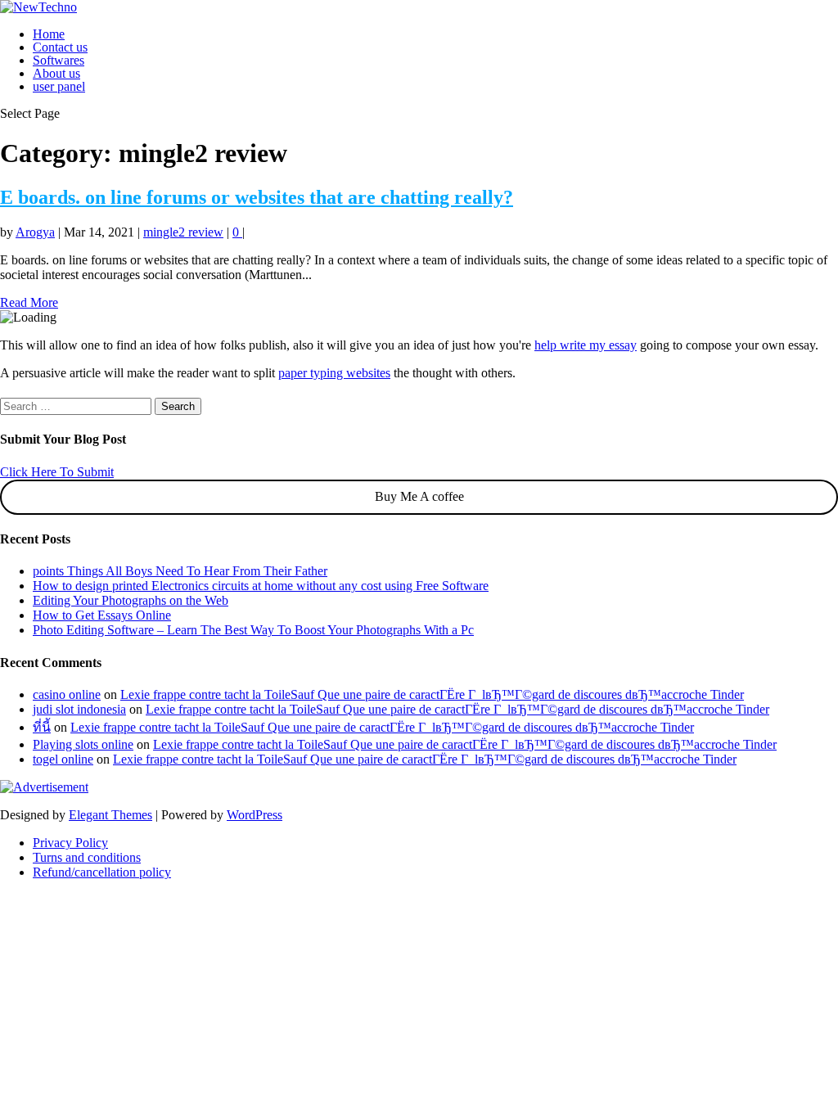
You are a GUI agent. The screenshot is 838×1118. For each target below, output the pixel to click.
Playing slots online (83, 744)
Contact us (60, 47)
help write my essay (585, 345)
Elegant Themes (110, 815)
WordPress (254, 815)
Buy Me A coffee (419, 496)
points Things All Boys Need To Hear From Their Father (180, 571)
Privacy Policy (70, 843)
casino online (67, 694)
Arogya (35, 232)
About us (56, 73)
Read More (29, 302)
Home (49, 34)
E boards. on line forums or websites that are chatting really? (256, 197)
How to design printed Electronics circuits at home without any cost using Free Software (261, 586)
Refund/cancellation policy (102, 872)
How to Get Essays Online (102, 615)
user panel (59, 86)
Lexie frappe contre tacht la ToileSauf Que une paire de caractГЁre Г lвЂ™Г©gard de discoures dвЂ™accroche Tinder (432, 694)
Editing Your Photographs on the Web (130, 600)
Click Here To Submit (57, 472)
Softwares (58, 60)
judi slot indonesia (79, 709)
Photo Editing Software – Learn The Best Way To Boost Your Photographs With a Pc (253, 630)
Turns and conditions (87, 857)
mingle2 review (183, 232)
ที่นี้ (42, 727)
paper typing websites (334, 373)
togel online (63, 759)
